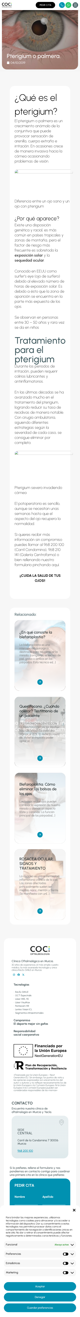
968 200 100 (25, 1151)
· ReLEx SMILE (21, 992)
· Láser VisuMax (22, 1002)
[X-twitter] (23, 974)
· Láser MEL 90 (21, 999)
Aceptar (40, 1286)
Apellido (47, 1197)
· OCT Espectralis (22, 995)
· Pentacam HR (21, 1006)
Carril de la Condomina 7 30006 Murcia (37, 1142)
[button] (74, 1210)
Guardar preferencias (40, 1307)
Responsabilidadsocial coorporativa (26, 1032)
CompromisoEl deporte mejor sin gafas (31, 1022)
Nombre (20, 1197)
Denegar (40, 1297)
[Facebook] (18, 974)
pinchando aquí (46, 564)
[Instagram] (14, 974)
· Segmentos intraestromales (28, 1013)
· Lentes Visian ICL (23, 1009)
